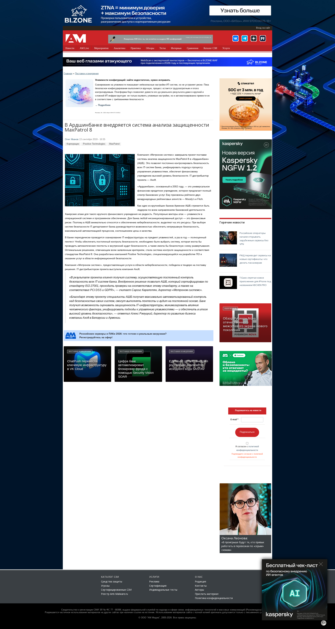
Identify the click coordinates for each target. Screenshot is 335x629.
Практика (136, 48)
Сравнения (192, 48)
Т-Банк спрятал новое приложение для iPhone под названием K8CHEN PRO (255, 281)
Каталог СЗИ (210, 48)
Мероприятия (101, 48)
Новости (69, 48)
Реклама (154, 581)
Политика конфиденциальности (214, 598)
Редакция (200, 581)
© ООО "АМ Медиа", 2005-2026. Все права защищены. (168, 617)
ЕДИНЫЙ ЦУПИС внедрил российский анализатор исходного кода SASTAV (188, 365)
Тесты (162, 48)
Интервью (176, 48)
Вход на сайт (263, 28)
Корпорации (73, 144)
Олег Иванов (72, 139)
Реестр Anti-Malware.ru (114, 594)
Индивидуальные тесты (163, 589)
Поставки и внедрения (87, 73)
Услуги (226, 48)
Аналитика (119, 48)
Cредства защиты (111, 581)
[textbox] (248, 410)
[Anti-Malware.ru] (76, 38)
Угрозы (105, 585)
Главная (68, 73)
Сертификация (157, 585)
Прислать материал (206, 594)
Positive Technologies (94, 144)
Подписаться (247, 431)
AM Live (84, 48)
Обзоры (150, 48)
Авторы (199, 589)
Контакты (201, 585)
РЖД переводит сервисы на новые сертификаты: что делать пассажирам (255, 259)
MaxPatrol (114, 144)
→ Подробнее (102, 105)
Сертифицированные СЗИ (116, 589)
